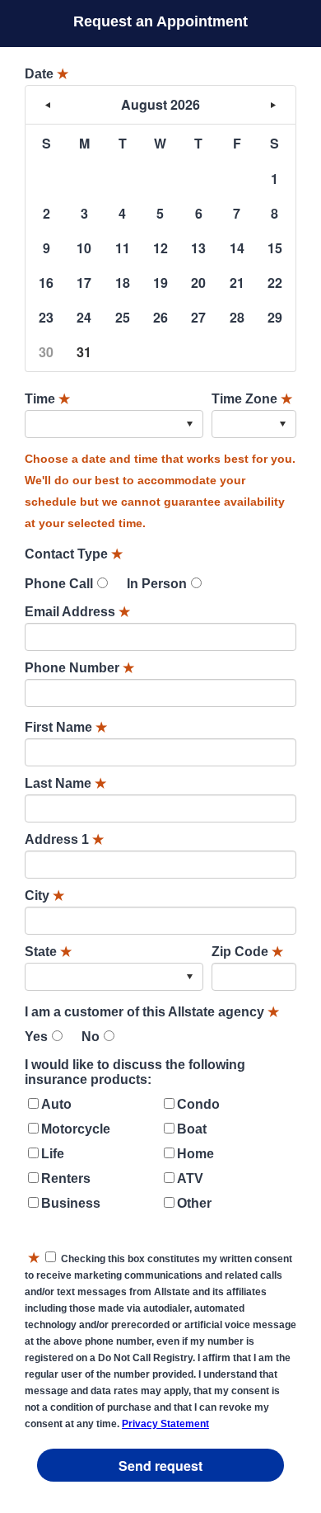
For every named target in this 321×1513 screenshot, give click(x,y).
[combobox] (114, 424)
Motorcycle (75, 1129)
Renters (66, 1178)
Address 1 (64, 839)
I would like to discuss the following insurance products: (135, 1072)
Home (195, 1154)
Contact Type (74, 554)
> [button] (273, 105)
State (48, 952)
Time (47, 399)
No (90, 1037)
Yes (36, 1037)
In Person (157, 584)
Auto (56, 1104)
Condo (198, 1104)
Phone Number (79, 668)
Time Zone (252, 399)
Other (194, 1203)
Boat (192, 1129)
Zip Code (247, 952)
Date (46, 74)
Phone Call (59, 584)
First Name (66, 727)
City (44, 895)
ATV (190, 1178)
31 (84, 351)
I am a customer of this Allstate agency (152, 1012)
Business (70, 1203)
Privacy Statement (165, 1424)
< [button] (48, 105)
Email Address (77, 612)
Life (52, 1154)
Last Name (65, 783)
